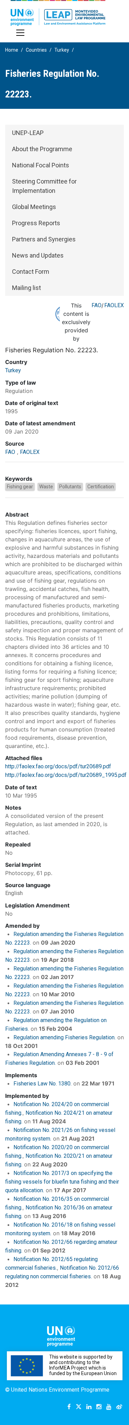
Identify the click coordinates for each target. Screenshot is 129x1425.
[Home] (58, 13)
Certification (100, 486)
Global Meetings (34, 206)
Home (11, 50)
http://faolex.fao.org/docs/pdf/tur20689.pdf (58, 766)
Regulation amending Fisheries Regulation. (64, 1037)
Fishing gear (20, 486)
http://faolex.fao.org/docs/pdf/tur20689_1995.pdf (66, 775)
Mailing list (26, 287)
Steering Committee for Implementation (44, 186)
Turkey (61, 50)
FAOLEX (114, 305)
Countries (36, 50)
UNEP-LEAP (28, 132)
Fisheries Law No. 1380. (42, 1083)
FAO (96, 305)
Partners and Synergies (44, 239)
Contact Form (30, 271)
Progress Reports (36, 223)
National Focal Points (40, 165)
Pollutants (70, 486)
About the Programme (42, 149)
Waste (46, 486)
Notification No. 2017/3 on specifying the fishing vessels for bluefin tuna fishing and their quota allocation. (62, 1182)
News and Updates (38, 255)
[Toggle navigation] (20, 33)
